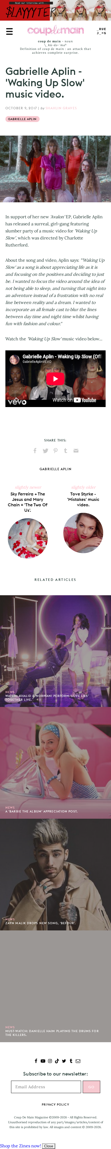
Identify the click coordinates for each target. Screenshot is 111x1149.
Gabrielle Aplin (22, 119)
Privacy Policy (55, 1104)
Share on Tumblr (65, 450)
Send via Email (76, 450)
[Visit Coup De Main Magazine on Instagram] (50, 1061)
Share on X (45, 450)
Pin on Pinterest (55, 450)
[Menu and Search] (9, 31)
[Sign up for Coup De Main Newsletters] (78, 1061)
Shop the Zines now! (20, 1145)
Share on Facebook (35, 450)
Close (48, 1146)
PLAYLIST (101, 31)
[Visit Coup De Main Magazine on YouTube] (43, 1061)
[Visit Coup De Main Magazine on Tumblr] (71, 1061)
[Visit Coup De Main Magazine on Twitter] (64, 1061)
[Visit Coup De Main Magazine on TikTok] (57, 1061)
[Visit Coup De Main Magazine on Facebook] (36, 1061)
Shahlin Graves (61, 108)
